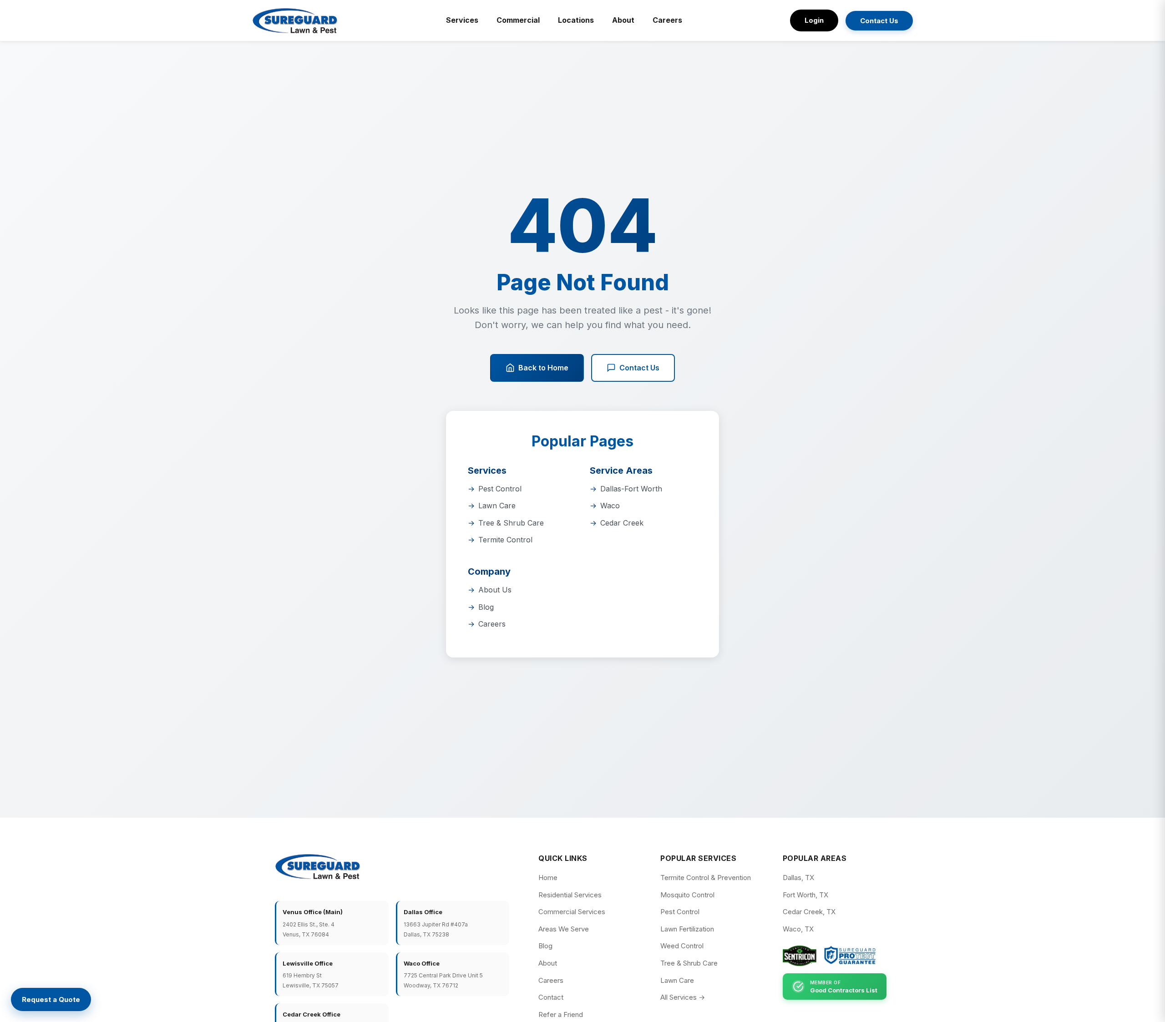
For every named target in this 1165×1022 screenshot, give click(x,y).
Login (814, 20)
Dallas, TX (798, 877)
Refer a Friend (560, 1014)
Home (547, 877)
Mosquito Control (687, 894)
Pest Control (500, 488)
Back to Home (543, 367)
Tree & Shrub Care (511, 522)
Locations (576, 20)
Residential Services (570, 894)
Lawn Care (497, 505)
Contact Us (879, 20)
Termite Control (505, 539)
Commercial (518, 20)
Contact (550, 997)
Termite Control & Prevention (705, 877)
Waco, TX (798, 929)
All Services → (682, 997)
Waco (610, 505)
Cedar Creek (621, 522)
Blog (486, 607)
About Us (495, 589)
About (623, 20)
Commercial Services (571, 911)
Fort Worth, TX (805, 894)
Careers (667, 20)
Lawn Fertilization (687, 929)
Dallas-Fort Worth (631, 488)
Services (462, 20)
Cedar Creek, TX (809, 911)
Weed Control (682, 945)
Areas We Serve (563, 929)
